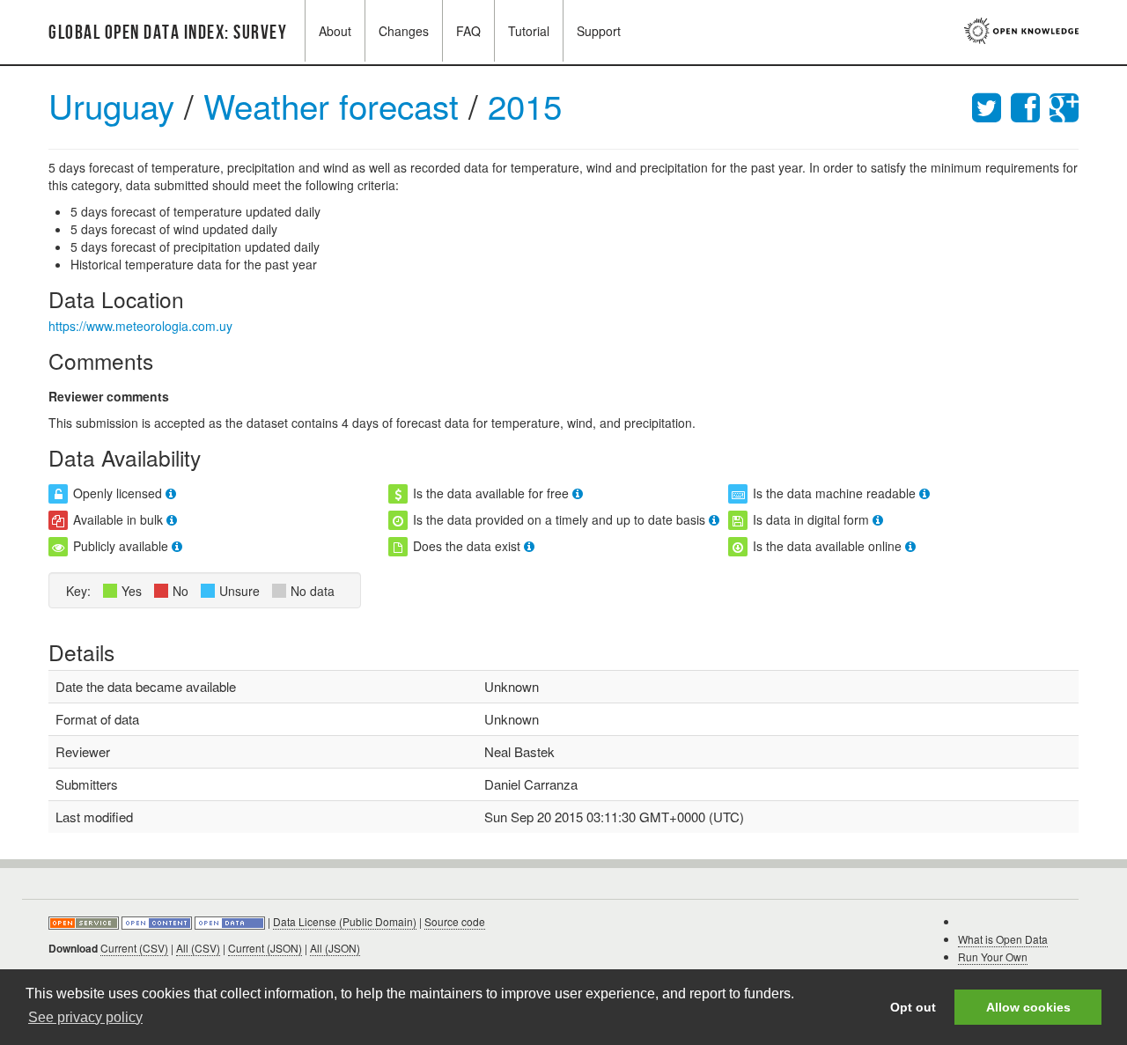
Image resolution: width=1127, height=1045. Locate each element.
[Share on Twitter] (991, 105)
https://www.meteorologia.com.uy (140, 326)
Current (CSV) (134, 947)
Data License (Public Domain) (344, 921)
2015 (525, 105)
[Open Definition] (158, 921)
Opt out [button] (913, 1007)
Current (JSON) (265, 947)
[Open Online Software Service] (85, 921)
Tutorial (528, 31)
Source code (454, 921)
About (335, 31)
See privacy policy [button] (85, 1017)
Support (599, 31)
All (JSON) (335, 947)
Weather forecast (335, 105)
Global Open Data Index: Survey (167, 33)
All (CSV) (198, 947)
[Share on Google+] (1064, 105)
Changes (404, 31)
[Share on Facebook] (1030, 105)
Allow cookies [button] (1028, 1007)
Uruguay (111, 105)
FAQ (468, 31)
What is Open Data (1003, 938)
